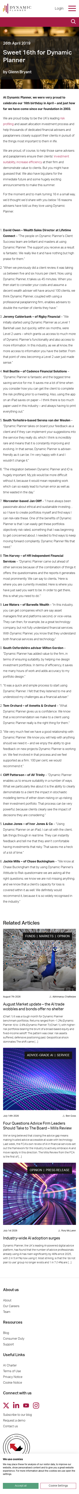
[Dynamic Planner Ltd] (17, 8)
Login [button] (59, 8)
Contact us (10, 1426)
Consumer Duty (13, 1338)
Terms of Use (12, 1371)
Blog (6, 1332)
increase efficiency (29, 162)
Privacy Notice (12, 1376)
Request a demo (14, 1420)
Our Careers (11, 1306)
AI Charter (10, 1365)
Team (6, 1311)
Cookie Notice (12, 1382)
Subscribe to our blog (17, 1414)
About (7, 1300)
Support (8, 1344)
